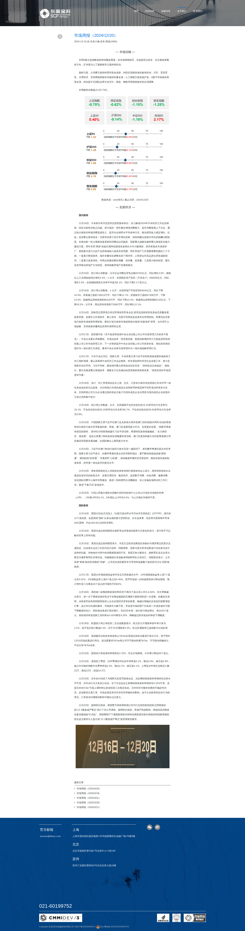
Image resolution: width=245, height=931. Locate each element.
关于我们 (181, 11)
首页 (136, 11)
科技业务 (149, 11)
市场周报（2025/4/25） (89, 788)
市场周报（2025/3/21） (89, 807)
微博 (157, 827)
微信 (149, 827)
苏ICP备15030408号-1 (85, 927)
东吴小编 (95, 41)
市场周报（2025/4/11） (89, 798)
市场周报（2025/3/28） (89, 802)
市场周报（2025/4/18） (89, 793)
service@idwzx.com (50, 836)
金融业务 (165, 11)
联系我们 (197, 11)
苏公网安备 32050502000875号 (114, 927)
